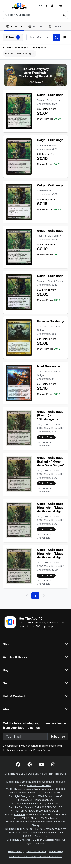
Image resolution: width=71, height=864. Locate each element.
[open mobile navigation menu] (6, 6)
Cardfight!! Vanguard (20, 796)
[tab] (14, 26)
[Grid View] (56, 37)
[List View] (64, 37)
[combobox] (38, 37)
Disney (35, 825)
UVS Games (13, 832)
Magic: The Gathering (18, 781)
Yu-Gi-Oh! (11, 788)
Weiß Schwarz (46, 796)
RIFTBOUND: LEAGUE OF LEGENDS (25, 828)
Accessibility (56, 851)
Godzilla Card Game (20, 807)
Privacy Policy (41, 749)
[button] (64, 15)
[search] (32, 15)
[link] (19, 6)
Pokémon (19, 814)
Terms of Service (36, 851)
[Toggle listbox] (47, 37)
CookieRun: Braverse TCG (21, 839)
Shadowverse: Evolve (24, 803)
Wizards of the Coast (39, 785)
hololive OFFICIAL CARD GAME (28, 810)
